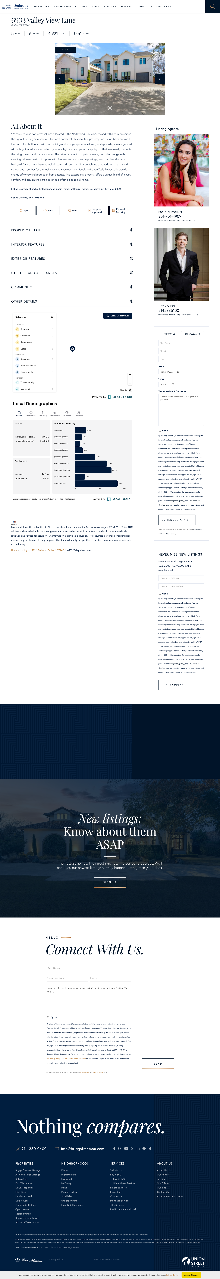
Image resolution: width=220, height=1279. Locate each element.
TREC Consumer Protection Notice (28, 1247)
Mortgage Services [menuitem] (119, 1200)
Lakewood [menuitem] (66, 1179)
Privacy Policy (197, 529)
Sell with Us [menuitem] (116, 1170)
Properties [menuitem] (40, 6)
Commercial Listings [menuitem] (25, 1205)
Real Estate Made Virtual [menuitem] (123, 1209)
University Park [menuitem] (69, 1200)
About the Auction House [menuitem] (170, 1196)
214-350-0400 (34, 1148)
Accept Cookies (191, 1274)
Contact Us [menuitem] (164, 6)
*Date (161, 366)
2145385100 (168, 310)
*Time (161, 378)
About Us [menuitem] (144, 6)
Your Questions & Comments (172, 391)
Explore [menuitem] (109, 6)
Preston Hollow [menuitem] (69, 1192)
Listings (25, 550)
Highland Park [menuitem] (68, 1174)
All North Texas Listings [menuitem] (27, 1174)
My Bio (195, 221)
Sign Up (110, 882)
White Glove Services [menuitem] (124, 1183)
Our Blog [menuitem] (161, 1187)
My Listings (163, 221)
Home (14, 550)
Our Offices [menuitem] (163, 1183)
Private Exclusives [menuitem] (119, 1187)
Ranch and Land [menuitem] (23, 1196)
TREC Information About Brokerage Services (62, 1247)
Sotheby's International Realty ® (25, 1239)
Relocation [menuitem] (115, 1192)
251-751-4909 (169, 216)
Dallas (41, 550)
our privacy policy (177, 501)
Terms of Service (166, 534)
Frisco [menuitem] (64, 1170)
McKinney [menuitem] (66, 1183)
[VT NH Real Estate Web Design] (193, 1262)
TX (33, 550)
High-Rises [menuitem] (20, 1192)
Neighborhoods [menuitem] (64, 6)
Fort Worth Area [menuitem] (23, 1183)
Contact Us (169, 334)
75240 (60, 550)
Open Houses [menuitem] (22, 1209)
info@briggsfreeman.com (82, 1148)
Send (158, 1063)
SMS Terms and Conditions (75, 1059)
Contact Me (186, 221)
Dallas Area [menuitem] (21, 1179)
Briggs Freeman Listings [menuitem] (27, 1170)
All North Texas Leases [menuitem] (27, 1222)
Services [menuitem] (126, 6)
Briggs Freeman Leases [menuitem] (27, 1218)
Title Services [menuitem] (117, 1205)
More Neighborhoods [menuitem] (72, 1205)
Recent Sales (174, 221)
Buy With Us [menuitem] (119, 1179)
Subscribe (175, 685)
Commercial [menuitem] (116, 1196)
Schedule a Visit (192, 334)
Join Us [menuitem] (161, 1179)
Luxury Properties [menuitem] (24, 1187)
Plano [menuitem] (64, 1187)
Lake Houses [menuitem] (21, 1200)
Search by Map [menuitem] (23, 1213)
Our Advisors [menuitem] (89, 6)
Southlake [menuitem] (66, 1196)
